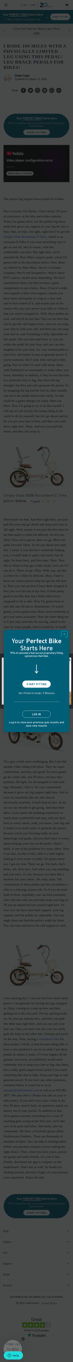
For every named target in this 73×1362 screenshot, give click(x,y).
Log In (36, 714)
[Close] (64, 634)
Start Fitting (37, 684)
